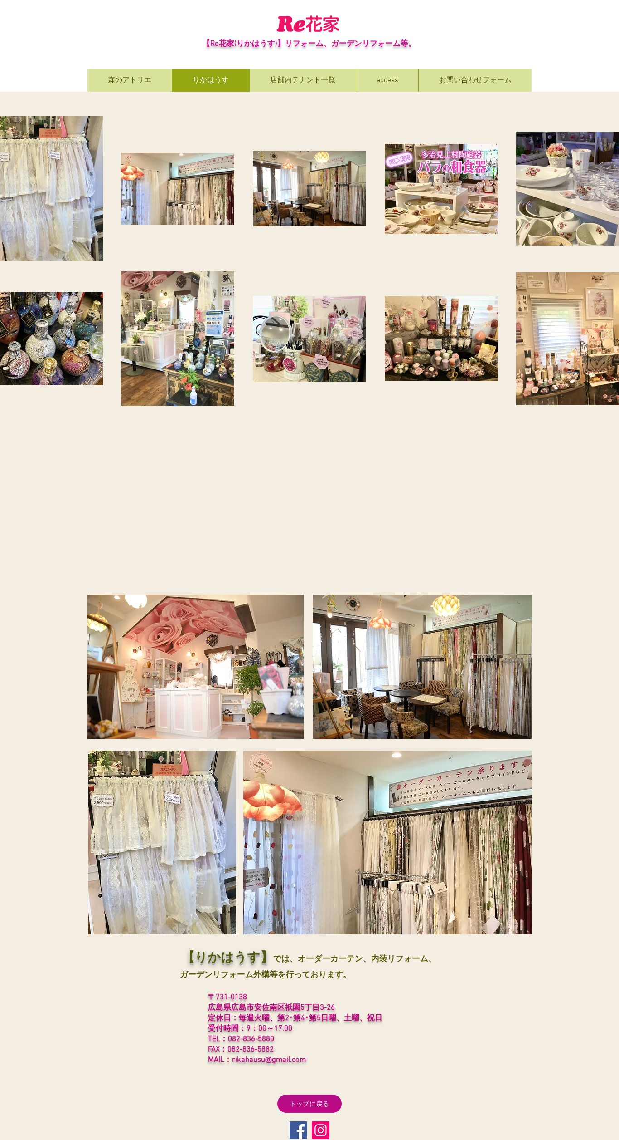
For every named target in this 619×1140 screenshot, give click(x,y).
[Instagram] (320, 1130)
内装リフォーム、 (403, 959)
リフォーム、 (308, 44)
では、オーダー (301, 959)
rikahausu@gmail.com (269, 1060)
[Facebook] (298, 1130)
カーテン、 (350, 959)
